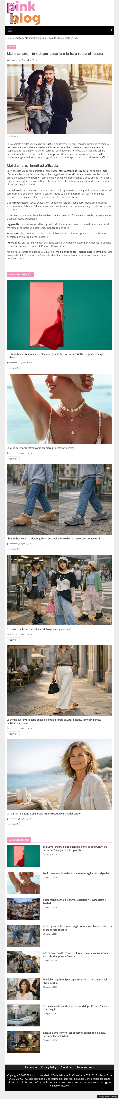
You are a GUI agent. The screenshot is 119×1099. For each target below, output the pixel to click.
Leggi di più (13, 368)
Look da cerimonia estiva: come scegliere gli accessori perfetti (40, 448)
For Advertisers (85, 1067)
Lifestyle (11, 46)
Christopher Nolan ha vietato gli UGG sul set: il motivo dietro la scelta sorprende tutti (53, 538)
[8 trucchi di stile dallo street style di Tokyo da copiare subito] (59, 590)
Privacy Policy (48, 1067)
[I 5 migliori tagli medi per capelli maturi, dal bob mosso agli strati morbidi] (23, 989)
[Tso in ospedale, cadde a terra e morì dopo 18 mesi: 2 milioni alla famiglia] (23, 1015)
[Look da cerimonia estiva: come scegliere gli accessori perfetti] (59, 409)
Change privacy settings (107, 1096)
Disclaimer (66, 1067)
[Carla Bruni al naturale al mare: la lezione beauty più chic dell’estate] (59, 774)
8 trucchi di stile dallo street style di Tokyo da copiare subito (39, 629)
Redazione (31, 1067)
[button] (111, 30)
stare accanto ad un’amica (73, 170)
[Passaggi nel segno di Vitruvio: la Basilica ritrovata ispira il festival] (23, 909)
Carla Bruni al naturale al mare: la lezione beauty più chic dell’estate (44, 813)
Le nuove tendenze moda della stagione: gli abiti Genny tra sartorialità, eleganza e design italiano (75, 848)
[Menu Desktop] (10, 30)
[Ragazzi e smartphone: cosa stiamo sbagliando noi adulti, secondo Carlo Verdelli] (23, 1042)
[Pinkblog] (23, 12)
